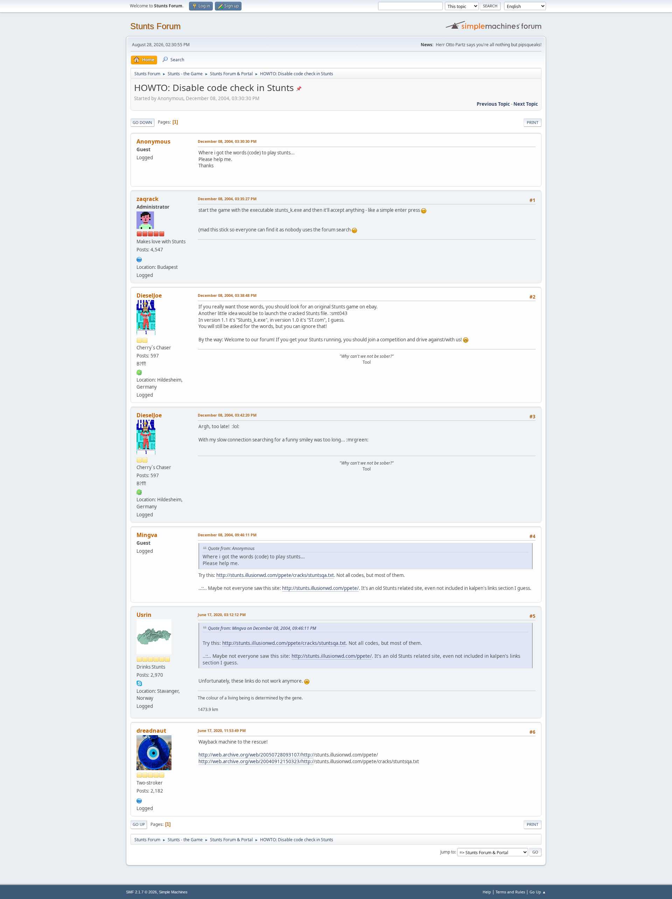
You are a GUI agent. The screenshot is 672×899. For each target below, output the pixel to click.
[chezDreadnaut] (139, 800)
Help (487, 891)
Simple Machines (173, 892)
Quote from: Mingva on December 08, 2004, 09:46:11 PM (262, 628)
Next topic (525, 104)
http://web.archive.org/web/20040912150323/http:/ (256, 761)
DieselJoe (149, 295)
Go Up (139, 824)
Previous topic (493, 104)
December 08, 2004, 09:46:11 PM (227, 534)
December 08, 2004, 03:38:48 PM (227, 295)
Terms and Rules (510, 891)
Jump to (447, 852)
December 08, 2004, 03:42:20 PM (227, 415)
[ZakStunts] (139, 259)
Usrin (144, 615)
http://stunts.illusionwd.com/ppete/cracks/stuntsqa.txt (275, 575)
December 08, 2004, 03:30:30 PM (227, 141)
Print (532, 122)
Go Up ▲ (538, 891)
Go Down (142, 122)
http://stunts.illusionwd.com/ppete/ (320, 588)
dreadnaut (151, 730)
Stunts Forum (155, 26)
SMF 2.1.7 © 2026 (141, 892)
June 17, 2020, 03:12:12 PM (222, 614)
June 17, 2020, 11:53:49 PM (222, 730)
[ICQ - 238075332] (139, 372)
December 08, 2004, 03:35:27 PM (227, 198)
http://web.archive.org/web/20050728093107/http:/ (256, 755)
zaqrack (147, 199)
